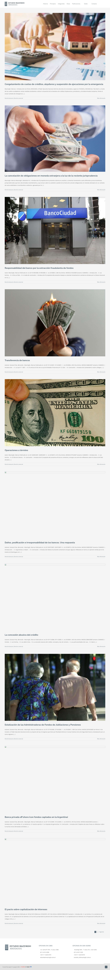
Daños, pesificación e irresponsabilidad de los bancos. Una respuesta (40, 542)
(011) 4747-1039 (78, 952)
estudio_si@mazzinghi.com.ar (82, 957)
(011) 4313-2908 (44, 952)
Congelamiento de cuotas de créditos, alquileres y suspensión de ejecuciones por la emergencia (54, 84)
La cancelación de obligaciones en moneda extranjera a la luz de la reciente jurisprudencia (51, 175)
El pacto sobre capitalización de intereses (26, 909)
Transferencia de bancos (17, 360)
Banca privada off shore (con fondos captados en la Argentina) (36, 817)
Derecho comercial (18, 98)
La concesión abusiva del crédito (21, 635)
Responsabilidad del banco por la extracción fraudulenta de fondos (39, 268)
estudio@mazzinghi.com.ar (48, 957)
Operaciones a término (16, 450)
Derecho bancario (9, 98)
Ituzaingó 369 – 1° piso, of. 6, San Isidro (85, 949)
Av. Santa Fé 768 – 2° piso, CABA (49, 949)
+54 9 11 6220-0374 (45, 955)
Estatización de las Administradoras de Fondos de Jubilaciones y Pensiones (43, 724)
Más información (101, 98)
